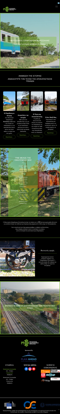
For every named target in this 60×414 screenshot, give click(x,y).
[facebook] (26, 369)
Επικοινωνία (9, 373)
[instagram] (30, 369)
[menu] (57, 7)
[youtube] (33, 369)
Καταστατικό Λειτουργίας (9, 369)
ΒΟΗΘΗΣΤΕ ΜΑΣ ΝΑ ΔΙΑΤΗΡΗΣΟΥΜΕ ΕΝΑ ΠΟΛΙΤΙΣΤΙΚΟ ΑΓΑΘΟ (30, 307)
